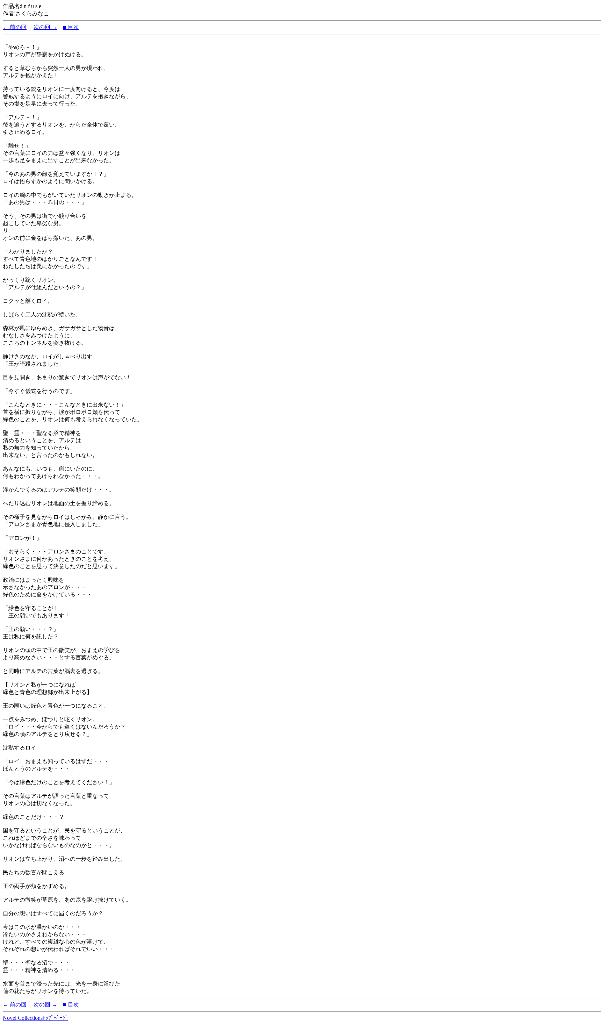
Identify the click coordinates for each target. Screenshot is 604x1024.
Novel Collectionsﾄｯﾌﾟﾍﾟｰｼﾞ (35, 1018)
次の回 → (45, 27)
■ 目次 (71, 27)
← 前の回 (15, 27)
